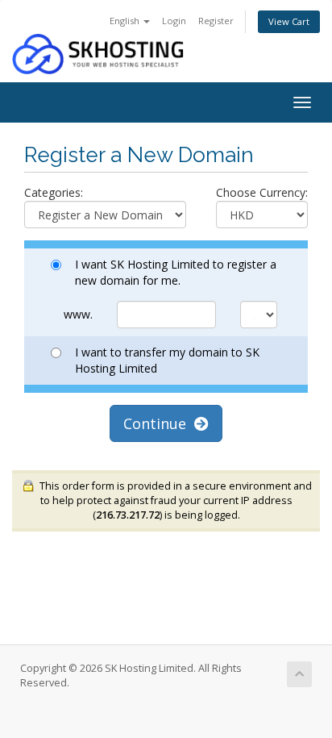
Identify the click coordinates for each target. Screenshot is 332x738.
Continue (158, 423)
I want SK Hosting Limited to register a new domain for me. (175, 272)
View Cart (288, 21)
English (126, 21)
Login (174, 21)
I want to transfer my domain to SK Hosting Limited (167, 360)
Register (216, 21)
